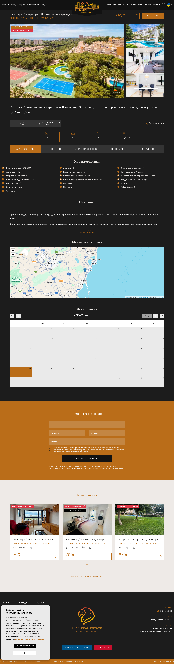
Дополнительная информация (29, 639)
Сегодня (147, 316)
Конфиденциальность (52, 661)
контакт (156, 5)
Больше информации (87, 231)
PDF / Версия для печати (50, 123)
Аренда (14, 5)
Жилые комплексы (134, 5)
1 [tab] (87, 565)
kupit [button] (21, 5)
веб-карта (79, 661)
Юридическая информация (30, 661)
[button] (22, 123)
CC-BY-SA (160, 297)
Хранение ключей (115, 5)
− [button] (13, 254)
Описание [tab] (56, 149)
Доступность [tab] (149, 149)
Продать (45, 5)
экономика (118, 149)
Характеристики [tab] (25, 149)
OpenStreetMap (143, 297)
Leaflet (128, 297)
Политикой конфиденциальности (80, 449)
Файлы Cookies (68, 661)
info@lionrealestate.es (161, 620)
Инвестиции (33, 5)
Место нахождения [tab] (87, 149)
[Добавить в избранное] (136, 16)
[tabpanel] (34, 532)
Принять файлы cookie (25, 646)
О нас (148, 5)
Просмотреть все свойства (87, 576)
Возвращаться (156, 124)
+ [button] (13, 250)
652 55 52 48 (165, 611)
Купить (40, 603)
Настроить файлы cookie (25, 653)
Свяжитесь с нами (87, 459)
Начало (5, 5)
